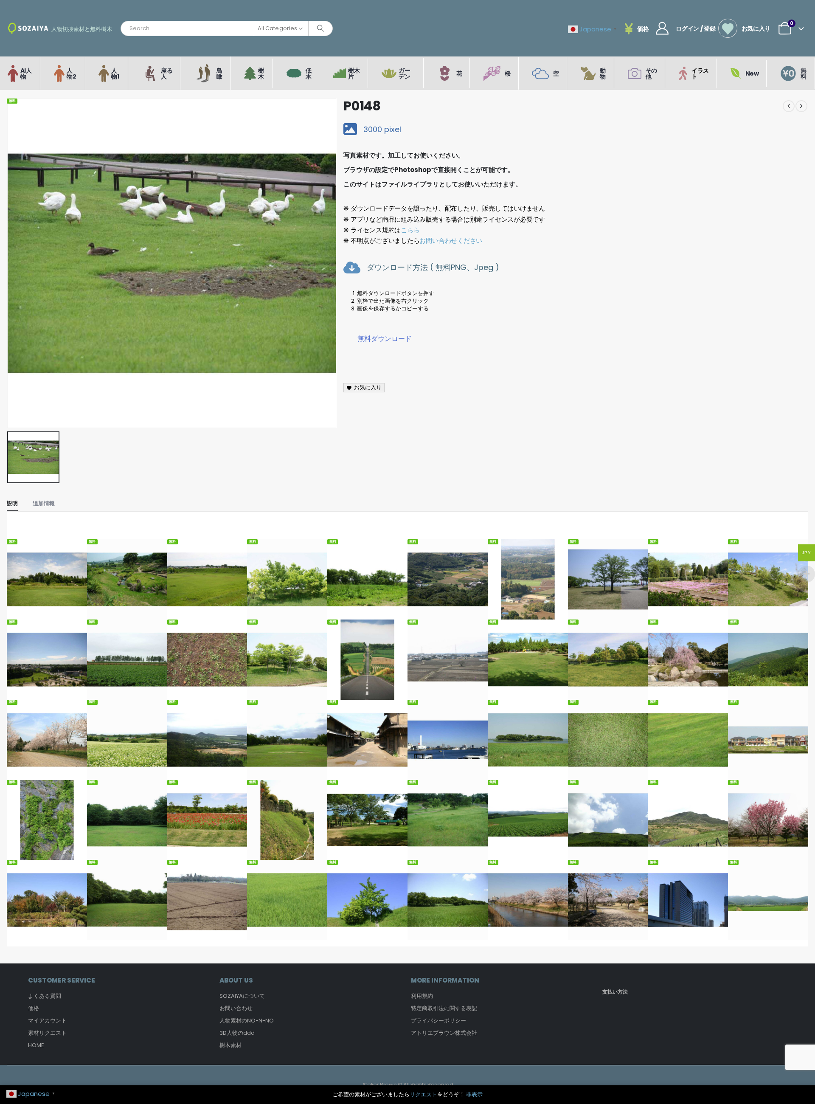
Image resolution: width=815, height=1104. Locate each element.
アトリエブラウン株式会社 (444, 1033)
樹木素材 (230, 1045)
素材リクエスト (47, 1033)
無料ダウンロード (384, 339)
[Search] (320, 28)
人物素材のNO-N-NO (246, 1021)
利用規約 (422, 996)
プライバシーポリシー (438, 1021)
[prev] (789, 106)
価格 (33, 1008)
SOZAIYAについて (242, 996)
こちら (410, 229)
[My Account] (662, 28)
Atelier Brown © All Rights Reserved (407, 1085)
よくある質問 (44, 996)
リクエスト (423, 1094)
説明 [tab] (12, 503)
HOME (36, 1045)
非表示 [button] (474, 1094)
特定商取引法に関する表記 (444, 1008)
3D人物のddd (237, 1033)
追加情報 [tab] (44, 503)
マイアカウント (47, 1021)
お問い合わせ (236, 1008)
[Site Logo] (28, 28)
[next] (801, 106)
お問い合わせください (450, 240)
